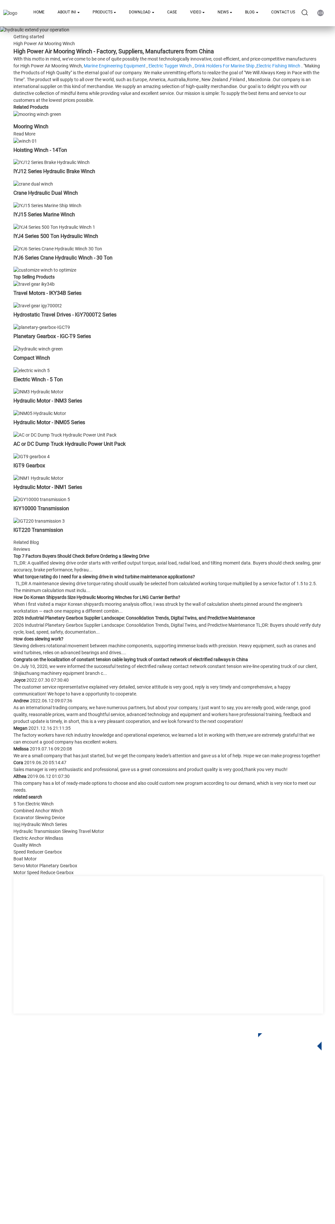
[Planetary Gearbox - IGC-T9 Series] (41, 327)
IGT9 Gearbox (29, 465)
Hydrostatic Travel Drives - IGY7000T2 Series (64, 315)
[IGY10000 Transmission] (41, 499)
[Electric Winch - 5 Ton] (31, 370)
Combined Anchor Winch (38, 810)
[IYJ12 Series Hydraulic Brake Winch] (51, 162)
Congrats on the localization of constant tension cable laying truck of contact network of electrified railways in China (130, 659)
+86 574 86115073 (230, 1142)
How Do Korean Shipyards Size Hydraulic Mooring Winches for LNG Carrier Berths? (96, 597)
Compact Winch (31, 358)
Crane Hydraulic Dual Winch (45, 193)
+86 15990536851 (237, 1156)
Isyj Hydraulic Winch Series (40, 824)
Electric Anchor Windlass (38, 838)
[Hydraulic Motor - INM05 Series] (39, 413)
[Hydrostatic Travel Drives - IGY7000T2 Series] (37, 305)
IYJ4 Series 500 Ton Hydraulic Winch (55, 236)
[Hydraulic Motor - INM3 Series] (38, 391)
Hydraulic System (118, 1153)
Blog (250, 12)
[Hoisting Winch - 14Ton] (25, 140)
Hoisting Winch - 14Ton (40, 150)
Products (103, 12)
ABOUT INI (67, 12)
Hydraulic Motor (116, 1133)
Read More (24, 133)
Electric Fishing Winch (278, 65)
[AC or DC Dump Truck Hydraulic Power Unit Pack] (64, 434)
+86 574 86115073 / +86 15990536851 (257, 1102)
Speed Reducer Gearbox (37, 852)
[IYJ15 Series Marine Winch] (47, 205)
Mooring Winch (30, 126)
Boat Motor (25, 858)
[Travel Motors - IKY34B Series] (34, 284)
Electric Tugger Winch (170, 65)
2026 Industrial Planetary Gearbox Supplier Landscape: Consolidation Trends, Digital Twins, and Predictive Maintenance (134, 618)
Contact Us (283, 12)
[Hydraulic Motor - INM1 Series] (38, 477)
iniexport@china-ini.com (239, 1115)
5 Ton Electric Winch (33, 803)
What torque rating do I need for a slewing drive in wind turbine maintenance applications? (104, 576)
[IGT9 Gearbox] (31, 456)
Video (195, 12)
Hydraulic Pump (116, 1143)
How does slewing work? (38, 638)
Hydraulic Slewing (118, 1113)
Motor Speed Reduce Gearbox (43, 872)
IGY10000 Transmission (41, 508)
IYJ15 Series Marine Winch (44, 214)
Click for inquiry (285, 1039)
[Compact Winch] (38, 348)
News (223, 12)
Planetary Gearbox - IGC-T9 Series (52, 336)
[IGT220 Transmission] (39, 520)
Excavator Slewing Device (39, 817)
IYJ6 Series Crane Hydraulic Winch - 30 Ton (63, 258)
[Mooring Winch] (37, 114)
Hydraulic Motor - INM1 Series (47, 487)
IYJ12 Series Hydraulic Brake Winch (54, 171)
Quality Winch (27, 845)
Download (139, 12)
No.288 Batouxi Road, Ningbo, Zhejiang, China (262, 1129)
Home (38, 12)
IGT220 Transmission (38, 530)
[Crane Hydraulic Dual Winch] (33, 183)
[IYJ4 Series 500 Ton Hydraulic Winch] (54, 226)
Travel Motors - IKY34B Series (47, 293)
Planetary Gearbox (119, 1104)
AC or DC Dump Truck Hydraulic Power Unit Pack (69, 444)
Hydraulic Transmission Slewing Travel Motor (58, 831)
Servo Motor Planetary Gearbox (45, 865)
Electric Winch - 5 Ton (38, 379)
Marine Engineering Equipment (115, 65)
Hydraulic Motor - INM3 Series (47, 401)
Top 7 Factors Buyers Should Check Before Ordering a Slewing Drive (81, 556)
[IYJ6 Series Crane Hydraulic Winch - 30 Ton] (57, 248)
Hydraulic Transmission (125, 1123)
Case (172, 12)
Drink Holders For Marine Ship (225, 65)
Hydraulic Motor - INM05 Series (49, 422)
